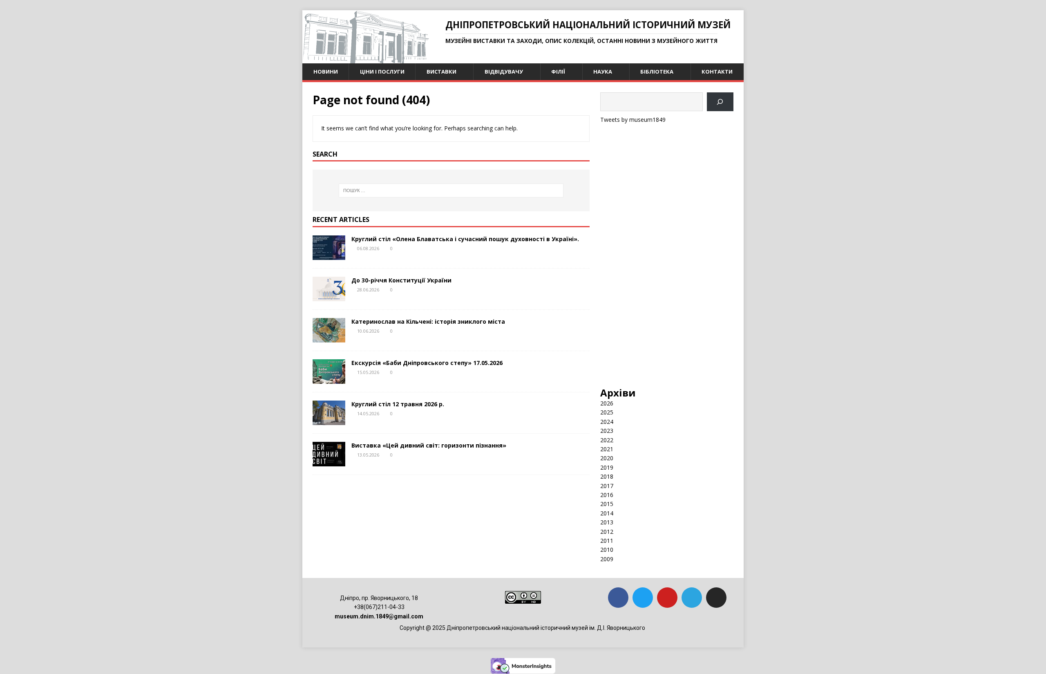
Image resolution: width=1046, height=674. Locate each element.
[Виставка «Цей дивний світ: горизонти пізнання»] (329, 462)
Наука (602, 71)
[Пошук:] (451, 190)
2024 (606, 421)
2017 (606, 486)
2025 (606, 412)
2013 (606, 522)
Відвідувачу (504, 71)
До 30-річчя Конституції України (401, 280)
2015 (606, 504)
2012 (606, 531)
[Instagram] (716, 597)
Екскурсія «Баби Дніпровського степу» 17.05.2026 (427, 363)
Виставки (441, 71)
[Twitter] (643, 597)
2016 (606, 495)
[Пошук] (720, 102)
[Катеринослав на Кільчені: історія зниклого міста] (329, 338)
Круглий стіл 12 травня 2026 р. (397, 404)
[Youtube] (667, 597)
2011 (606, 540)
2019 (606, 467)
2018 (606, 476)
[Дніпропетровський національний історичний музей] (365, 59)
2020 (606, 458)
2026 (606, 403)
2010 (606, 549)
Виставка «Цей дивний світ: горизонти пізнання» (428, 445)
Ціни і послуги (382, 71)
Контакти (717, 71)
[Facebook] (618, 597)
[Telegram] (692, 597)
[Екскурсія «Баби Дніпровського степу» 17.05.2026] (329, 379)
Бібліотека (656, 71)
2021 (606, 449)
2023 (606, 430)
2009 (606, 559)
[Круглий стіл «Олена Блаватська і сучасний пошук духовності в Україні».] (329, 255)
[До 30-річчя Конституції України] (329, 296)
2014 (606, 513)
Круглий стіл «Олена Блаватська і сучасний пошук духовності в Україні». (465, 239)
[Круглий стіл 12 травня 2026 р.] (329, 420)
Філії (558, 71)
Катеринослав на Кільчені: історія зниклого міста (428, 321)
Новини (325, 71)
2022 (606, 440)
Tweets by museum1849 (633, 119)
